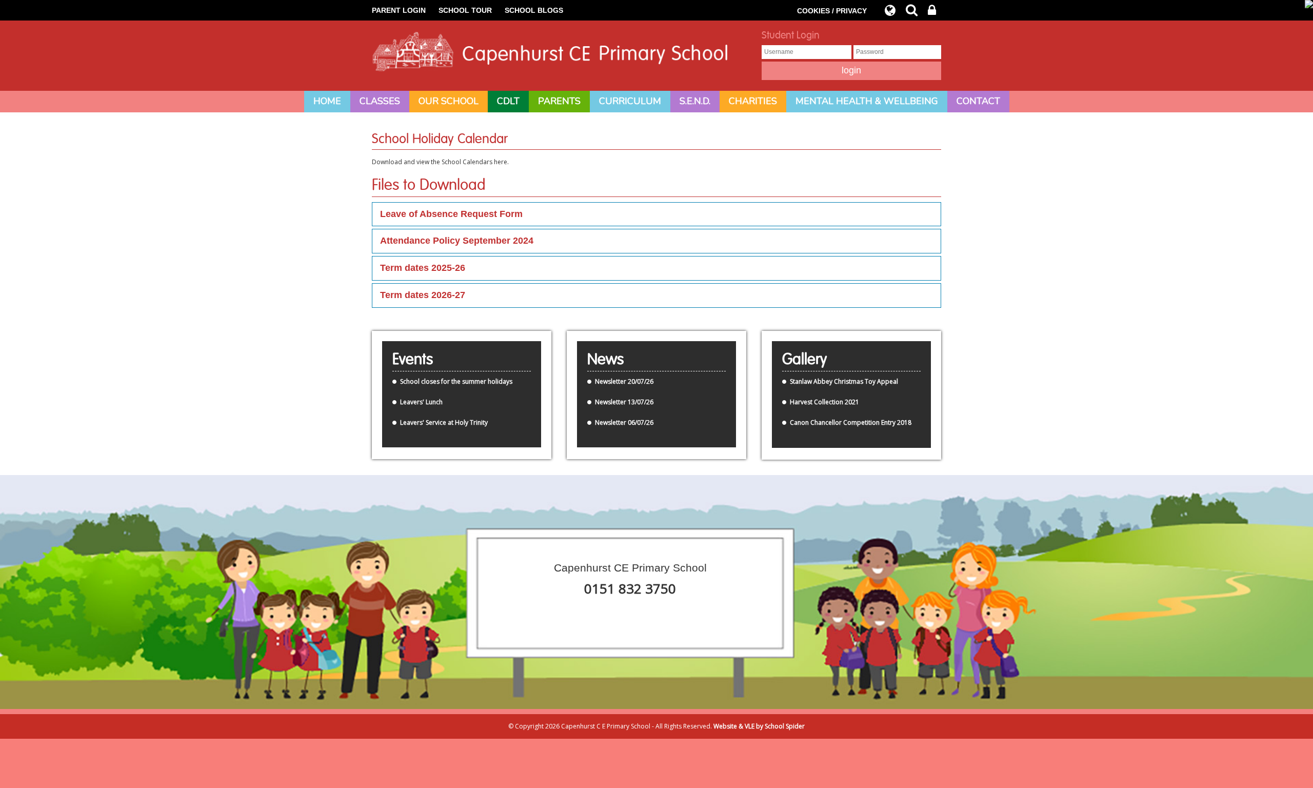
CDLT (508, 101)
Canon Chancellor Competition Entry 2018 (850, 422)
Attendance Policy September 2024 (456, 240)
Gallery (804, 359)
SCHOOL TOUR (465, 10)
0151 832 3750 (630, 588)
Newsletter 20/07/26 (624, 381)
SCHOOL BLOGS (534, 10)
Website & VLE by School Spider (759, 726)
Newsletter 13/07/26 (624, 402)
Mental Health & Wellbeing (866, 101)
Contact (978, 101)
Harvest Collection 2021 (824, 402)
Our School (449, 101)
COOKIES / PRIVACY (832, 11)
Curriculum (630, 101)
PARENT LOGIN (399, 10)
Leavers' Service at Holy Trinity (444, 422)
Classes (380, 101)
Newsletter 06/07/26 (624, 422)
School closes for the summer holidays (456, 381)
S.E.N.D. (695, 101)
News (605, 359)
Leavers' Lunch (421, 402)
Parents (559, 101)
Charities (753, 101)
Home (327, 101)
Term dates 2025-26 (422, 268)
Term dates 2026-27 (422, 295)
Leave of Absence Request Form (451, 214)
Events (412, 359)
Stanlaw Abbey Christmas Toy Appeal (844, 381)
